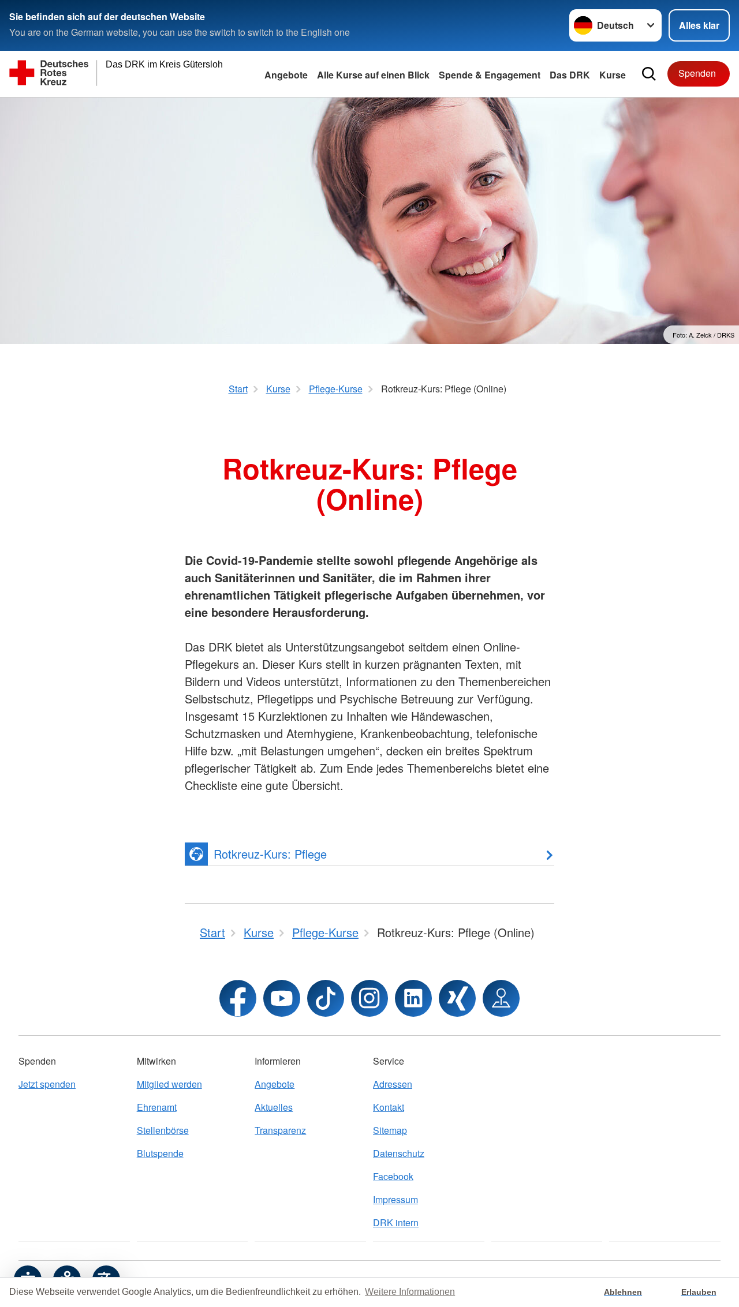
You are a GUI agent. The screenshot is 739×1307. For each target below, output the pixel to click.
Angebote (286, 74)
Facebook (393, 1176)
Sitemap (390, 1130)
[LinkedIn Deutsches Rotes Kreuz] (413, 998)
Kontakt (388, 1107)
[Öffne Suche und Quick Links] (649, 74)
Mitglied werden (169, 1084)
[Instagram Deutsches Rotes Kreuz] (369, 998)
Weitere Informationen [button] (410, 1292)
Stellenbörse (163, 1130)
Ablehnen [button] (623, 1292)
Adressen (392, 1084)
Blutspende (160, 1153)
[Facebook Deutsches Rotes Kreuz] (237, 998)
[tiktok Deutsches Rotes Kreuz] (325, 998)
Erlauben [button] (698, 1292)
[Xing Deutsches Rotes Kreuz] (457, 998)
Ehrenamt (157, 1107)
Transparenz (280, 1130)
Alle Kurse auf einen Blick (373, 74)
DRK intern (396, 1222)
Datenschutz (398, 1153)
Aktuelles (274, 1107)
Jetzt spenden (47, 1084)
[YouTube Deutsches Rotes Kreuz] (281, 998)
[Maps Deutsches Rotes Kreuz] (501, 998)
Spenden (697, 73)
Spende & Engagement (489, 74)
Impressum (395, 1199)
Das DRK (570, 74)
